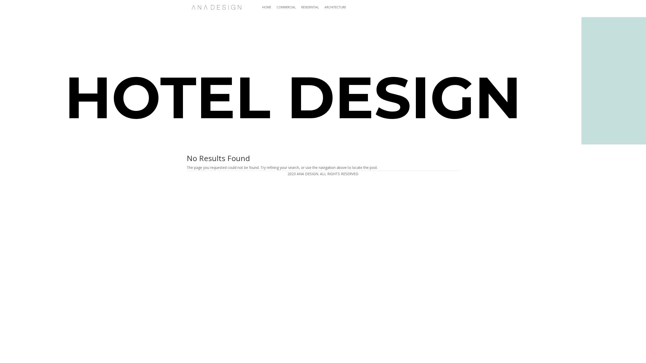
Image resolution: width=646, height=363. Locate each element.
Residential (310, 7)
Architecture (335, 7)
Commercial (286, 7)
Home (266, 7)
